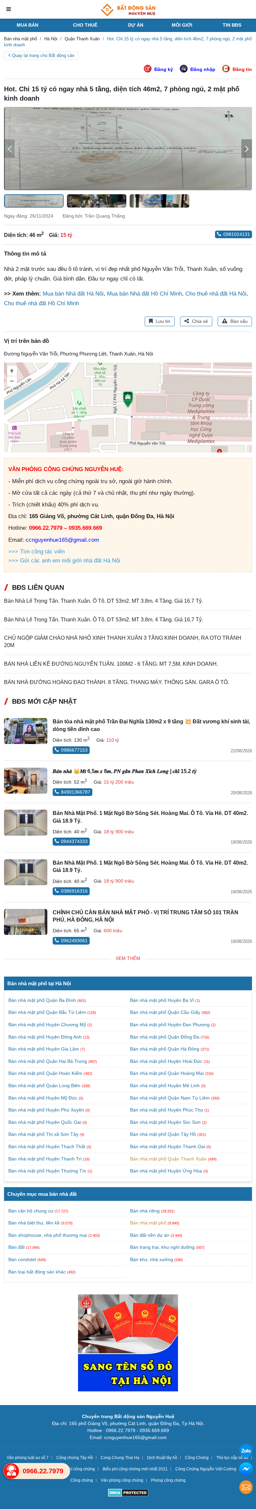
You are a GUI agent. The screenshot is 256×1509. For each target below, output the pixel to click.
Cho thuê (85, 25)
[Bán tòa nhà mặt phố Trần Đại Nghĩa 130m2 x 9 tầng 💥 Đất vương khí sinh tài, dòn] (25, 731)
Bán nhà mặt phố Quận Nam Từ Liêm (170, 1098)
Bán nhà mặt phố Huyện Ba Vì (162, 1000)
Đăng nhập (202, 69)
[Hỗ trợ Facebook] (246, 1469)
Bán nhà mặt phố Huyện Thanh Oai (168, 1146)
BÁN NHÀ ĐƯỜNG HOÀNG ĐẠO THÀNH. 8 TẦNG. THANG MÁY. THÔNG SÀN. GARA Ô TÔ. (116, 682)
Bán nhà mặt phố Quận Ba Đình (42, 1000)
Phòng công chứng (168, 1480)
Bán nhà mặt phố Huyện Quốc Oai (45, 1122)
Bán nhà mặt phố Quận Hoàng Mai (167, 1073)
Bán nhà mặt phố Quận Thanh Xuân (169, 1158)
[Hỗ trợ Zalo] (246, 1451)
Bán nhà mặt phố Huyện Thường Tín (48, 1170)
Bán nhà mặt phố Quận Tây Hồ (163, 1134)
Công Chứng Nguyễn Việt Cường (205, 1469)
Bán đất (16, 1247)
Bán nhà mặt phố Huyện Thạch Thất (47, 1146)
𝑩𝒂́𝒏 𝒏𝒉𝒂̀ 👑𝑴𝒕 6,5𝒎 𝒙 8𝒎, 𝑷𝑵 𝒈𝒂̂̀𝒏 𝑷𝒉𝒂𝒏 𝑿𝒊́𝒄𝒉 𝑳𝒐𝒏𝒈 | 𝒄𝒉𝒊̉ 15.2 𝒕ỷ (125, 771)
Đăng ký (163, 69)
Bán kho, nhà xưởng (151, 1259)
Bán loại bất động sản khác (37, 1271)
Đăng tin (242, 69)
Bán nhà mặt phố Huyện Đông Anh (45, 1037)
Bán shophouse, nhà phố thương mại (47, 1235)
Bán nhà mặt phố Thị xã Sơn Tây (44, 1134)
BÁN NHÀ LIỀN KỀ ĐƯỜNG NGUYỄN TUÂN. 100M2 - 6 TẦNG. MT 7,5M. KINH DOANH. (111, 664)
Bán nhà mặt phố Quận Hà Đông (165, 1049)
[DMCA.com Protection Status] (128, 1493)
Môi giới (182, 25)
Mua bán (27, 25)
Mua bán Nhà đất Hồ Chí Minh (144, 294)
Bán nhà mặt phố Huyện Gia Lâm (44, 1049)
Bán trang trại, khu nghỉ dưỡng (162, 1247)
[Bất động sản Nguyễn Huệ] (128, 10)
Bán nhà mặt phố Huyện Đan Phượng (170, 1024)
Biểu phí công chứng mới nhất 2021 (135, 1469)
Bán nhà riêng (145, 1210)
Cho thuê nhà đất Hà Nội (215, 294)
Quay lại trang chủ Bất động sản (43, 55)
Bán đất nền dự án (149, 1235)
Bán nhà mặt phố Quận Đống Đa (165, 1037)
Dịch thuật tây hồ (162, 1457)
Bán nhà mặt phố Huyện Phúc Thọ (167, 1110)
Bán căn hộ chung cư (30, 1210)
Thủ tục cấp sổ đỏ (232, 1457)
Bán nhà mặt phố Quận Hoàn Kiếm (46, 1073)
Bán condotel (22, 1259)
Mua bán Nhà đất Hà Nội (73, 294)
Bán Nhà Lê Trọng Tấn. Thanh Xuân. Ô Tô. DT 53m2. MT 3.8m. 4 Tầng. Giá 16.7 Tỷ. (103, 601)
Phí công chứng (80, 1469)
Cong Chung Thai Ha (120, 1457)
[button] (246, 148)
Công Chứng (197, 1457)
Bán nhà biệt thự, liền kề (34, 1222)
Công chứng (81, 1480)
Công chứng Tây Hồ (74, 1457)
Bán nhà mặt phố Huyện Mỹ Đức (43, 1098)
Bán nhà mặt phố (148, 1222)
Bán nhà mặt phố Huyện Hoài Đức (167, 1061)
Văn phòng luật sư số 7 (28, 1457)
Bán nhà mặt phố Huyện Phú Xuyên (46, 1110)
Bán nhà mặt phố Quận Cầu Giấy (166, 1012)
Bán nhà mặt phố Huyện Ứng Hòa (166, 1170)
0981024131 (236, 234)
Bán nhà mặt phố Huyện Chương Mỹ (47, 1024)
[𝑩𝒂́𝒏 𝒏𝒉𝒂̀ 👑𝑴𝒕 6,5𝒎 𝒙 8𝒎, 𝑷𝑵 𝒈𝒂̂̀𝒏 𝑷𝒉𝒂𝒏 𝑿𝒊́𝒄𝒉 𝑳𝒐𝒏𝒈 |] (25, 781)
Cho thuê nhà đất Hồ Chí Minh (41, 303)
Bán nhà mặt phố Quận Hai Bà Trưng (48, 1061)
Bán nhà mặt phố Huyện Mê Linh (165, 1085)
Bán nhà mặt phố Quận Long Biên (45, 1085)
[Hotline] (11, 1471)
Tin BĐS (232, 25)
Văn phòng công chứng (122, 1480)
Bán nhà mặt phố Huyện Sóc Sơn (166, 1122)
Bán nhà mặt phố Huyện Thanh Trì (45, 1158)
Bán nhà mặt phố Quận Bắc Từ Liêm (47, 1012)
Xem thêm (128, 958)
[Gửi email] (246, 1488)
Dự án (135, 25)
